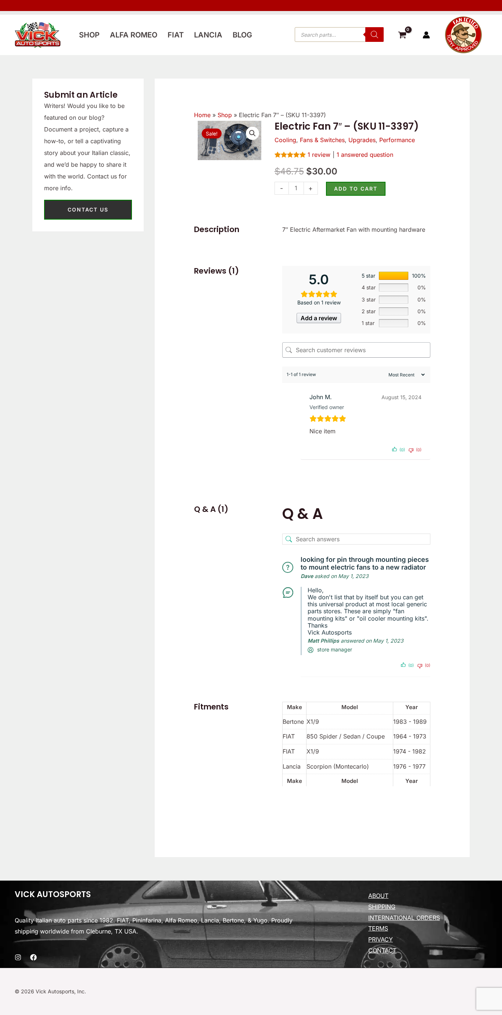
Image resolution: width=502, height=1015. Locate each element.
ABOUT (378, 895)
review (319, 154)
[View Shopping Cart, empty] (402, 36)
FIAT (176, 34)
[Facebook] (33, 957)
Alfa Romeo (133, 34)
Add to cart (355, 188)
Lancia (208, 34)
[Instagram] (18, 957)
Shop (89, 34)
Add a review (319, 318)
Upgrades (362, 140)
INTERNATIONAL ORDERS (404, 917)
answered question (365, 154)
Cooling (285, 140)
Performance (397, 140)
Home (202, 115)
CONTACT (382, 950)
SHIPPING (381, 906)
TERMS (378, 928)
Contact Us (88, 209)
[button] (252, 133)
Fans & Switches (322, 140)
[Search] (374, 34)
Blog (242, 34)
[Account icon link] (426, 35)
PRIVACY (380, 939)
